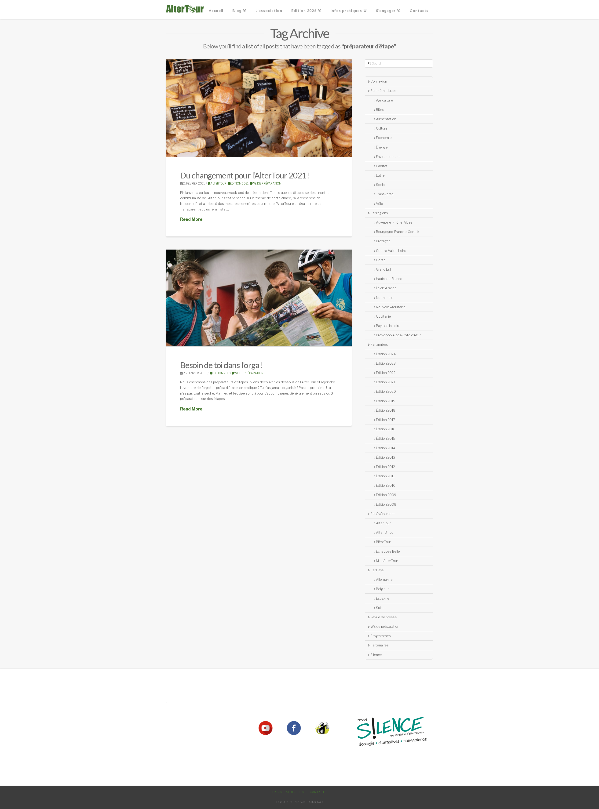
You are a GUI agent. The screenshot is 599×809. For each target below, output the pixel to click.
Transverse (385, 194)
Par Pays (377, 570)
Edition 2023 (386, 363)
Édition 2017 (385, 420)
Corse (381, 260)
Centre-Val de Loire (391, 251)
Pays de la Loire (388, 326)
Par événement (382, 514)
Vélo (379, 204)
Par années (379, 344)
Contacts (318, 792)
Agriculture (384, 100)
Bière (380, 110)
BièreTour (383, 542)
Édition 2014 (385, 448)
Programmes (380, 636)
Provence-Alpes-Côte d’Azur (398, 335)
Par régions (379, 213)
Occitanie (383, 316)
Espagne (382, 598)
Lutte (380, 175)
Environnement (388, 157)
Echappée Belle (388, 551)
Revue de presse (383, 617)
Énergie (382, 147)
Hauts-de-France (389, 279)
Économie (384, 138)
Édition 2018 (385, 410)
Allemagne (384, 579)
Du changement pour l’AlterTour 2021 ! (245, 175)
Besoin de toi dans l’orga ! (221, 365)
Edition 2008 (386, 504)
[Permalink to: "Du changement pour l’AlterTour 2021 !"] (259, 108)
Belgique (383, 589)
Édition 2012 (385, 467)
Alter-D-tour (385, 532)
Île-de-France (386, 288)
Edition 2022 (385, 373)
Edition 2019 (221, 373)
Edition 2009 (386, 495)
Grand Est (383, 269)
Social (380, 185)
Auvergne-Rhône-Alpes (394, 222)
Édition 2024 (386, 354)
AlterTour (218, 183)
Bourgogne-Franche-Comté (397, 232)
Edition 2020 (386, 391)
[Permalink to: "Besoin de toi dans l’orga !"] (259, 298)
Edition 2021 (239, 183)
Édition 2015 (385, 438)
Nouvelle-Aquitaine (391, 307)
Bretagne (383, 241)
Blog (303, 792)
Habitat (381, 166)
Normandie (384, 298)
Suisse (381, 608)
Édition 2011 (385, 476)
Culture (381, 128)
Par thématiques (383, 91)
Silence (376, 655)
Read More (191, 219)
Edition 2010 (385, 485)
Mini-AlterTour (387, 561)
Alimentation (386, 119)
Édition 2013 (385, 457)
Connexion (378, 81)
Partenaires (379, 645)
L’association (284, 792)
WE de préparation (266, 183)
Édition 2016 (385, 429)
